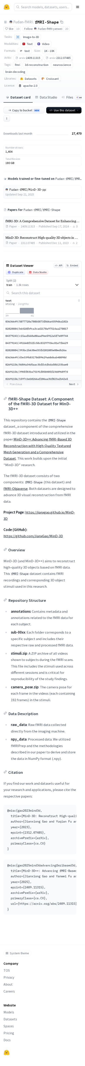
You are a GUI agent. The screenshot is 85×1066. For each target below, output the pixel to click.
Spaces (8, 1026)
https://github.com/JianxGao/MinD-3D (33, 536)
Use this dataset (64, 110)
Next (72, 384)
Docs (7, 1040)
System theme (19, 953)
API (60, 265)
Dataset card (20, 97)
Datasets (10, 1019)
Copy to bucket (25, 110)
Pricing (8, 1033)
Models (8, 1012)
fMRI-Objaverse (15, 488)
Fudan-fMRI (23, 21)
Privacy (8, 977)
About (8, 984)
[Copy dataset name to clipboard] (61, 21)
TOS (6, 970)
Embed (74, 265)
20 (66, 29)
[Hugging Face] (6, 1052)
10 (17, 29)
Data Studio (48, 97)
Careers (9, 991)
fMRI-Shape (47, 21)
